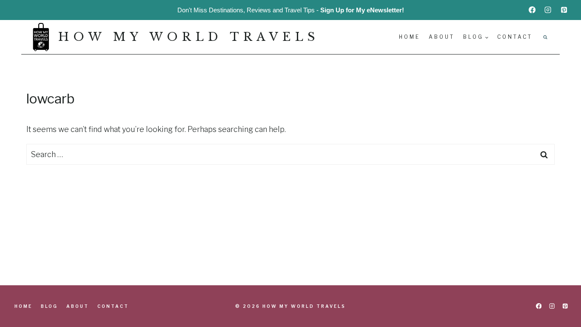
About (442, 37)
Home (409, 37)
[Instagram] (548, 10)
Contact (515, 37)
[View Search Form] (545, 37)
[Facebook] (532, 10)
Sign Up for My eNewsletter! (362, 10)
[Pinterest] (564, 10)
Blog (49, 306)
